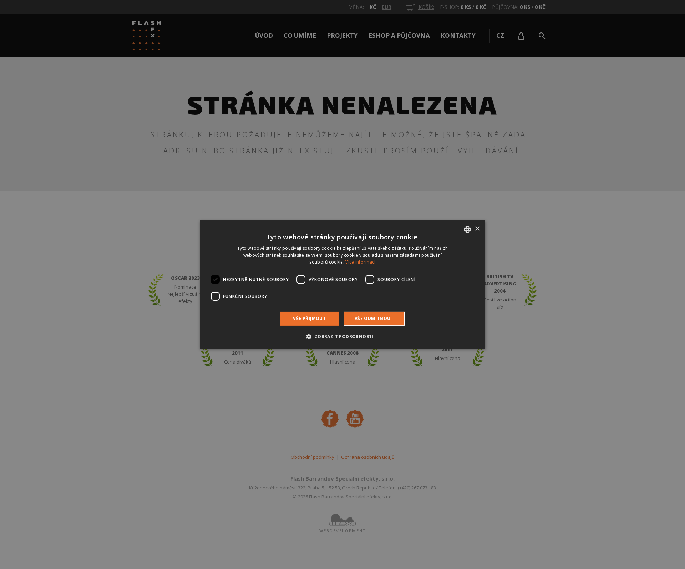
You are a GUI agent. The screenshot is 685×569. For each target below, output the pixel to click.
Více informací (360, 262)
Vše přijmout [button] (309, 318)
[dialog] (342, 284)
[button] (342, 336)
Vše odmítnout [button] (374, 318)
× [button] (477, 229)
